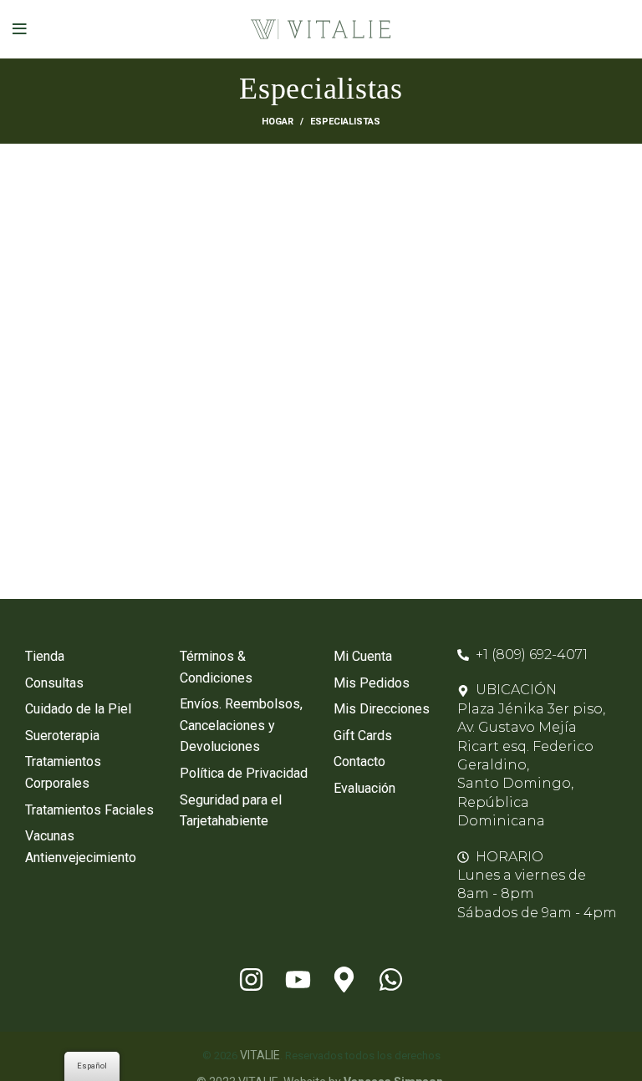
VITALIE (260, 1055)
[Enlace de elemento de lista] (90, 656)
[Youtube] (297, 979)
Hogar (277, 121)
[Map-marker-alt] (344, 979)
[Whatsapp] (391, 979)
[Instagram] (250, 979)
